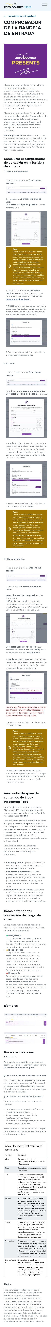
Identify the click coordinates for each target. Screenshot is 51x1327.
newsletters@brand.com (17, 299)
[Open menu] (44, 5)
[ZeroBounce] (14, 5)
